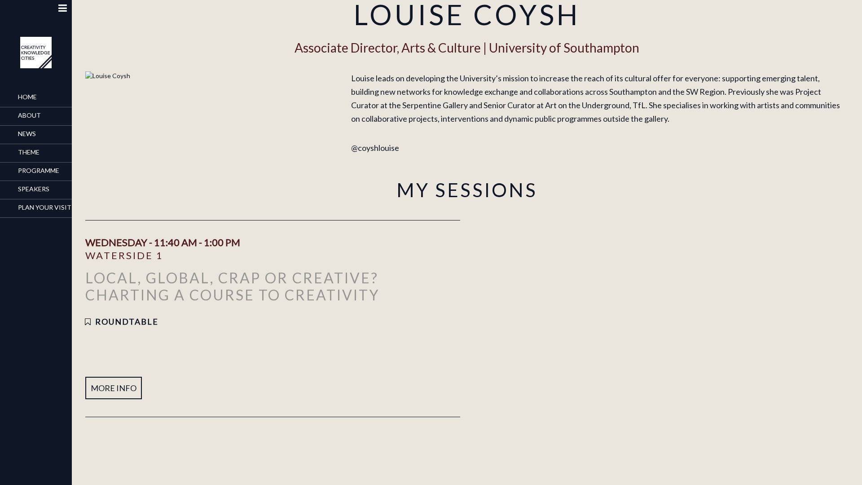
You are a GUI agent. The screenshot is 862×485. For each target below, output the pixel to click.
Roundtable (126, 321)
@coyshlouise (375, 148)
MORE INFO (113, 388)
